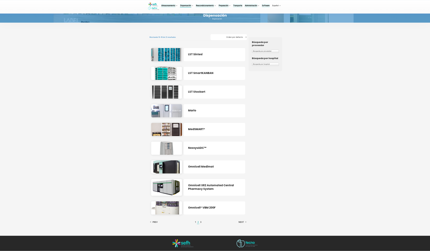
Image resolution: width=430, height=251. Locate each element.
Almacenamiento (168, 5)
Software (266, 5)
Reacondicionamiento (205, 5)
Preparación (223, 5)
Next (241, 222)
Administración (251, 5)
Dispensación (185, 5)
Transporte (237, 5)
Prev (155, 222)
